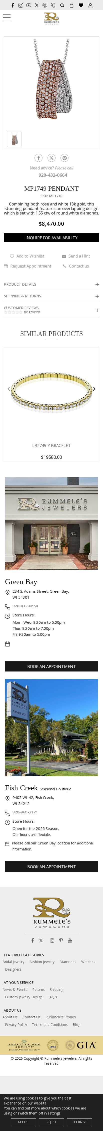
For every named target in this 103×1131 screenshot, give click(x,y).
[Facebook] (12, 5)
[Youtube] (28, 5)
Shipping (56, 989)
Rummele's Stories (61, 1017)
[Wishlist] (81, 5)
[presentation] (9, 388)
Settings (79, 1122)
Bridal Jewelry (13, 961)
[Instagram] (52, 940)
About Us (10, 1017)
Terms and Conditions (50, 1024)
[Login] (90, 5)
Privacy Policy (16, 1024)
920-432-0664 (25, 605)
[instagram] (20, 5)
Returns (38, 989)
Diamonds (68, 961)
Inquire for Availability (52, 238)
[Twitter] (36, 5)
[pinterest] (44, 5)
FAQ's (52, 997)
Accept (23, 1122)
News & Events (14, 989)
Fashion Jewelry (41, 961)
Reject (51, 1122)
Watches (88, 961)
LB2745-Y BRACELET (51, 445)
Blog (76, 1024)
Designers (13, 969)
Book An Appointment (51, 666)
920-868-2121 (25, 811)
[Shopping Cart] (71, 5)
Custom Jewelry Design (23, 997)
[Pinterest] (61, 940)
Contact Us (31, 1017)
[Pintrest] (64, 158)
